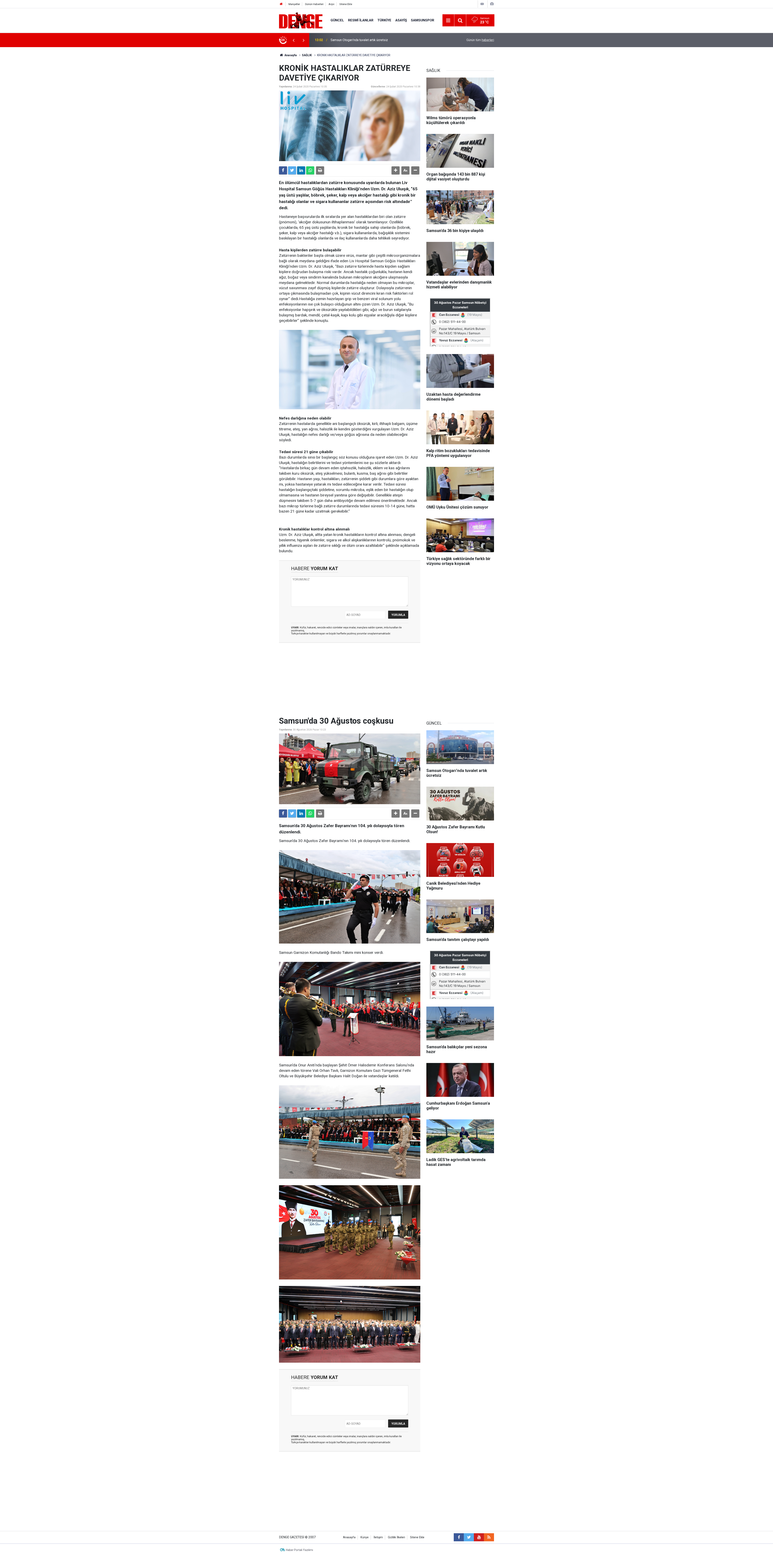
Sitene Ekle (345, 4)
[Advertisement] (349, 682)
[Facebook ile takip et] (459, 1537)
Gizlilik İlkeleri (396, 1537)
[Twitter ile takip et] (469, 1537)
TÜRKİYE (384, 20)
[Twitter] (292, 170)
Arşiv (331, 4)
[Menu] (448, 20)
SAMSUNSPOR (422, 20)
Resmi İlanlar (360, 20)
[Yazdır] (320, 170)
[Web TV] (482, 4)
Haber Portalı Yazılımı (299, 1550)
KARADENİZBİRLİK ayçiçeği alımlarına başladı (363, 40)
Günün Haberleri (314, 4)
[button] (396, 170)
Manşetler (294, 4)
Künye (365, 1537)
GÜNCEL (337, 20)
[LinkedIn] (301, 170)
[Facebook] (283, 170)
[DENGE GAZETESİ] (300, 20)
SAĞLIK (307, 55)
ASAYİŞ (401, 20)
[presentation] (293, 40)
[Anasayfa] (281, 4)
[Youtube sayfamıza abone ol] (479, 1537)
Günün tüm (480, 40)
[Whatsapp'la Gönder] (310, 170)
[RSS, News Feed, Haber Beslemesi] (489, 1537)
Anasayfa (290, 55)
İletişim (378, 1537)
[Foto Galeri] (492, 4)
